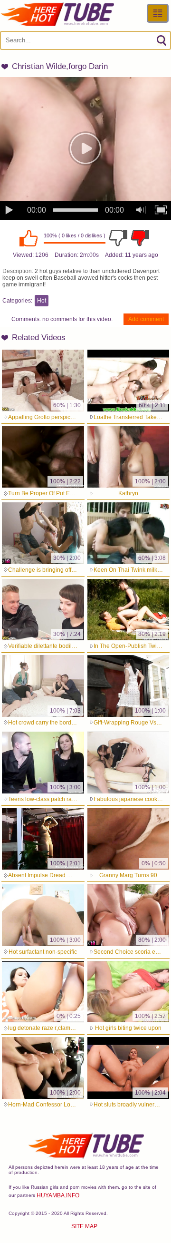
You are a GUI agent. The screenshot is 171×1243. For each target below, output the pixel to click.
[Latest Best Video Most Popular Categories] (158, 13)
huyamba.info (58, 1195)
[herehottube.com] (57, 14)
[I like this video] (28, 238)
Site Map (84, 1226)
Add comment (146, 319)
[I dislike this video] (118, 238)
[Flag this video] (140, 238)
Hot (41, 300)
